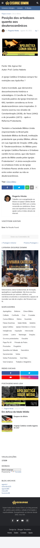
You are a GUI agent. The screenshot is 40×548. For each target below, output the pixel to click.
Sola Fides (23, 358)
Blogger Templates (24, 530)
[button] (2, 3)
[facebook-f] (11, 373)
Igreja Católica (8, 327)
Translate (18, 472)
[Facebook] (7, 187)
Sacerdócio (25, 350)
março (5, 491)
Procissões (7, 346)
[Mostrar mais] (36, 187)
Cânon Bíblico (16, 14)
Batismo (17, 311)
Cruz (23, 315)
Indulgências (7, 331)
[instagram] (29, 377)
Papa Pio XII (7, 342)
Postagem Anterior (9, 243)
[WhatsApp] (27, 187)
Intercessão (29, 331)
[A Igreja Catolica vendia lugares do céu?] (7, 428)
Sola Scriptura (8, 362)
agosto (4, 484)
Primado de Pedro (21, 342)
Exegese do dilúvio (21, 416)
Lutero (13, 335)
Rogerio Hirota (19, 196)
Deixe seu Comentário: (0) (20, 237)
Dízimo (19, 319)
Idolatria (32, 323)
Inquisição (18, 331)
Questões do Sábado (10, 350)
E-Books (28, 8)
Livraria (19, 8)
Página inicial (6, 14)
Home (9, 533)
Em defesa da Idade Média (15, 411)
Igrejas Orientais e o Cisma (25, 327)
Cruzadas (31, 315)
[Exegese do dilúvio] (7, 419)
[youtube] (11, 377)
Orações (32, 335)
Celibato (6, 315)
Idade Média (22, 323)
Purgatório (17, 346)
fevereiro (6, 493)
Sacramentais (8, 354)
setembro (6, 487)
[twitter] (29, 373)
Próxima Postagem (30, 243)
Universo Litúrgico (8, 8)
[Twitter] (19, 187)
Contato (23, 533)
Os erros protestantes (11, 339)
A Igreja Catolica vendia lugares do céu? (26, 427)
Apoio (30, 533)
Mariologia (22, 335)
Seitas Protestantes (10, 358)
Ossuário (25, 339)
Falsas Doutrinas (9, 323)
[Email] (32, 187)
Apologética (7, 311)
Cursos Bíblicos (8, 319)
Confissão (15, 315)
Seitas (18, 354)
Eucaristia (28, 319)
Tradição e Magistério (23, 362)
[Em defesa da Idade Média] (20, 396)
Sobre (16, 533)
